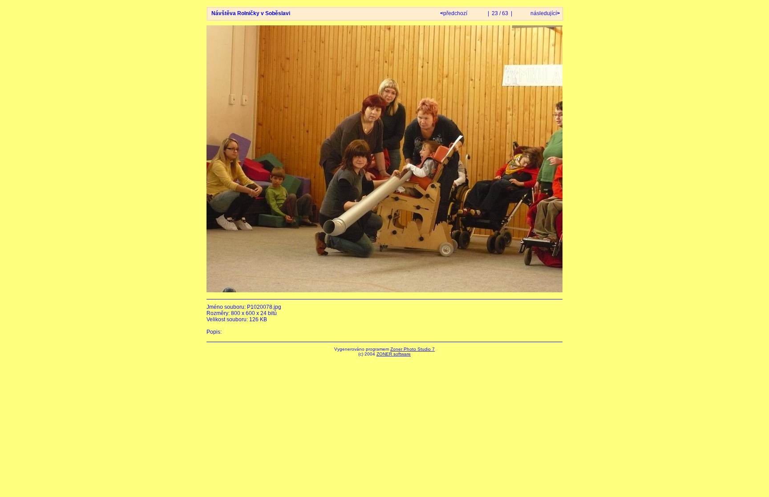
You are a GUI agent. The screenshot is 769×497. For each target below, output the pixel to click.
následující (544, 13)
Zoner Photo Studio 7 (412, 349)
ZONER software (393, 354)
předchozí (454, 13)
